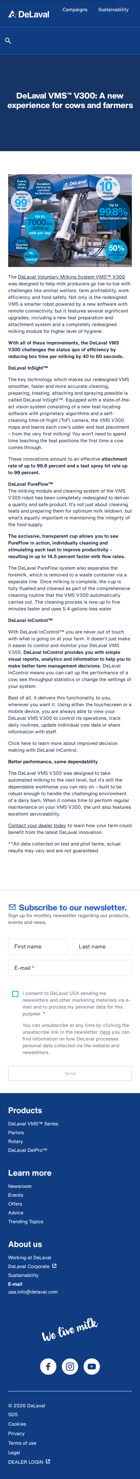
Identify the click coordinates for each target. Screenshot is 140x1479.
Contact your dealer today (37, 825)
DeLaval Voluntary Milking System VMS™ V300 (71, 276)
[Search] (8, 41)
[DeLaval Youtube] (92, 1366)
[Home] (28, 13)
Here (105, 1031)
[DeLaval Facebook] (48, 1366)
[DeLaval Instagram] (70, 1366)
